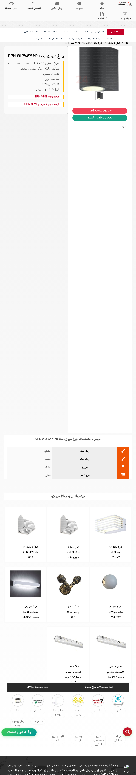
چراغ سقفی (51, 32)
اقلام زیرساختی (31, 32)
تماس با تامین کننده (100, 118)
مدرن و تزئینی (72, 32)
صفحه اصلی (115, 32)
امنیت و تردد (115, 39)
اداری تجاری (76, 39)
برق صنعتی (95, 39)
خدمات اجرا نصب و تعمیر (50, 39)
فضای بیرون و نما (95, 32)
